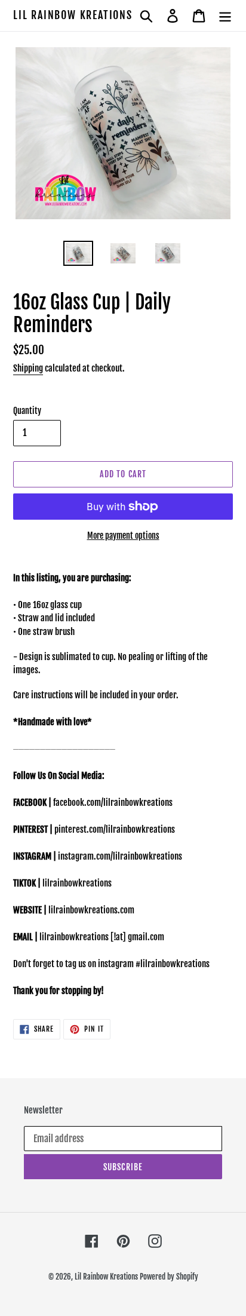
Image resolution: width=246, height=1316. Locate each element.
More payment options (123, 535)
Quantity (27, 411)
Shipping (28, 368)
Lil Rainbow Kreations (73, 15)
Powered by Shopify (169, 1276)
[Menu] (225, 15)
